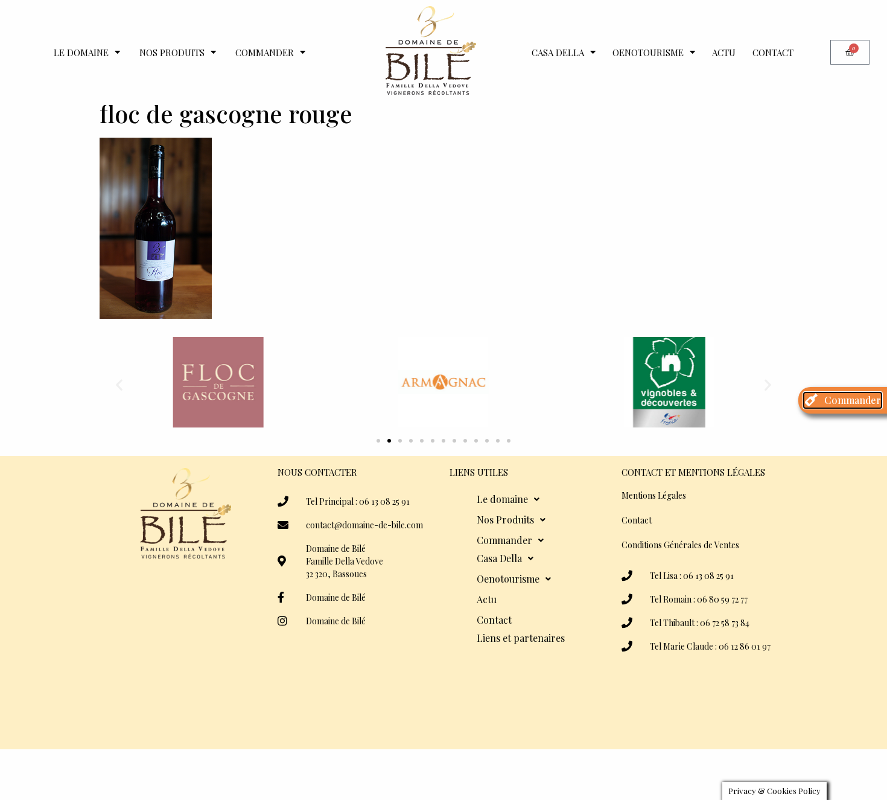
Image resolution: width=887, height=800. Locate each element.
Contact (772, 52)
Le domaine (81, 52)
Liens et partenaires (521, 638)
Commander (264, 52)
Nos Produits (172, 52)
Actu (724, 52)
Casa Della (558, 52)
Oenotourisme (648, 52)
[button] (119, 384)
